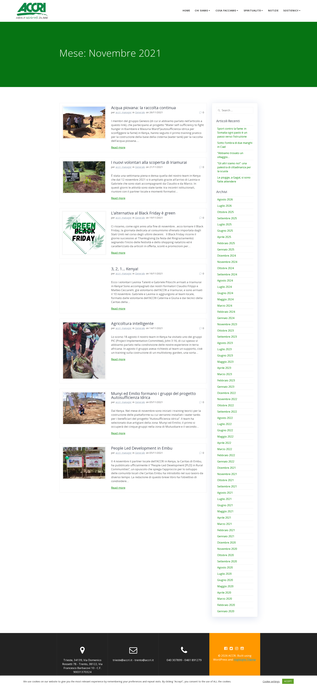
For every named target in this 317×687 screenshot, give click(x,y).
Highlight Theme (245, 659)
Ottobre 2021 (225, 480)
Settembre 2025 (227, 218)
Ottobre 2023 (225, 330)
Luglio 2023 (224, 349)
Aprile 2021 (224, 517)
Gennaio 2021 (225, 536)
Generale (140, 112)
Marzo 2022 (224, 449)
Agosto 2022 (225, 418)
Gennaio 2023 (225, 386)
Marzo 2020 (224, 598)
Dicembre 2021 (226, 468)
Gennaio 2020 (225, 611)
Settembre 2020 (227, 561)
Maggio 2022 (225, 436)
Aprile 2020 (224, 592)
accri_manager (124, 112)
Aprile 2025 (224, 237)
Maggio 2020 (225, 586)
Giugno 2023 (225, 355)
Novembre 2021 (227, 474)
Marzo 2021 (224, 524)
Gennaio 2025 (225, 249)
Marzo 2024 (224, 305)
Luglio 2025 (224, 224)
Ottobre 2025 (225, 212)
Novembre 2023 (227, 324)
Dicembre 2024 (226, 255)
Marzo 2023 (224, 374)
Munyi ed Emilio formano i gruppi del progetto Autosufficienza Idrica (153, 395)
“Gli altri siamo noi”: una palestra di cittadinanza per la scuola (234, 167)
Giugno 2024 (225, 293)
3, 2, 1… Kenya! (124, 268)
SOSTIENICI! (291, 10)
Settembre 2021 (227, 486)
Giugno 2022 (225, 430)
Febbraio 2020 (226, 605)
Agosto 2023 (225, 343)
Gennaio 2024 (225, 318)
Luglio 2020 (224, 574)
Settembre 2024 (227, 274)
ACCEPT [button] (288, 681)
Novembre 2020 (227, 549)
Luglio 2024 (224, 287)
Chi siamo (201, 10)
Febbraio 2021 (226, 530)
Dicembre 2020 (226, 542)
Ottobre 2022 (225, 405)
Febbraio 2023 (226, 380)
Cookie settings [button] (271, 681)
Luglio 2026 (224, 206)
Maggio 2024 (225, 299)
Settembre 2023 (227, 336)
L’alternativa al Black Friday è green (143, 213)
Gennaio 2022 (225, 461)
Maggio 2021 (225, 511)
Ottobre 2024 (225, 268)
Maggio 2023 (225, 362)
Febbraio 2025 (226, 243)
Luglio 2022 (224, 424)
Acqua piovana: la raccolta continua (143, 107)
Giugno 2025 (225, 230)
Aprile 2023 (224, 368)
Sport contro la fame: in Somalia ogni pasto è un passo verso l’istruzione (232, 132)
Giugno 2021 (225, 505)
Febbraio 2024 (226, 312)
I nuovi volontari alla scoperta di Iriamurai (149, 162)
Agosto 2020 (225, 567)
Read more (118, 147)
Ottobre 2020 (225, 555)
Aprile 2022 (224, 443)
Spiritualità (252, 10)
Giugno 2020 (225, 580)
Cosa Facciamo (226, 10)
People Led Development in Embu (141, 448)
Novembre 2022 (227, 399)
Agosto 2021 (225, 492)
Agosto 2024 (225, 280)
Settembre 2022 (227, 411)
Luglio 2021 (224, 499)
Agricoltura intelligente (132, 323)
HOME (186, 10)
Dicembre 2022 (226, 393)
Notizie (273, 10)
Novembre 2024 (227, 262)
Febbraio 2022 (226, 455)
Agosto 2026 (225, 199)
